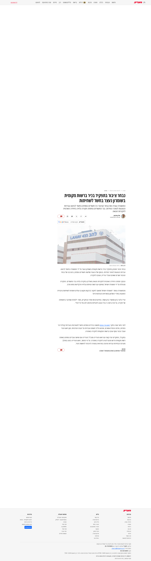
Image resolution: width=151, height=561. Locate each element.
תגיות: (123, 349)
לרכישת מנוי (14, 2)
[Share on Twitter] (76, 216)
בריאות (75, 2)
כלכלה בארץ (128, 522)
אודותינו (97, 536)
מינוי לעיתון (96, 531)
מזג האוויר (128, 536)
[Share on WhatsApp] (72, 216)
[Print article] (67, 216)
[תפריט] (144, 2)
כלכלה (101, 2)
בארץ (105, 190)
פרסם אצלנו (96, 520)
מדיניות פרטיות (28, 522)
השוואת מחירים (62, 533)
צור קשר (97, 517)
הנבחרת (107, 2)
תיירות (55, 2)
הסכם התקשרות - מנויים (26, 520)
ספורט (95, 2)
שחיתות (123, 350)
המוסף (97, 529)
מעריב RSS (96, 524)
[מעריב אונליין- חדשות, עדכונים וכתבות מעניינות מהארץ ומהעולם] (138, 2)
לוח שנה (37, 2)
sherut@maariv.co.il (118, 548)
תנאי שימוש (29, 517)
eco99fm (63, 526)
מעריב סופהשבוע (94, 526)
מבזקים (129, 520)
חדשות (114, 2)
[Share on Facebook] (81, 216)
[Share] (85, 216)
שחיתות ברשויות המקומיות (112, 350)
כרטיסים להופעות (127, 538)
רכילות (81, 2)
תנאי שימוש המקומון (27, 524)
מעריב (124, 190)
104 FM (64, 529)
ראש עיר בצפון (105, 325)
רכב (60, 2)
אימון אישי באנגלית (61, 517)
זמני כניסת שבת (46, 2)
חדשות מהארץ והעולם (115, 190)
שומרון (101, 350)
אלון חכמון (117, 215)
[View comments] (60, 216)
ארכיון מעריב (96, 533)
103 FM (64, 524)
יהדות (129, 533)
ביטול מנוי (96, 538)
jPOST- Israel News (60, 520)
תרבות (90, 2)
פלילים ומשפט (67, 2)
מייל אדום (96, 522)
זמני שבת (64, 531)
